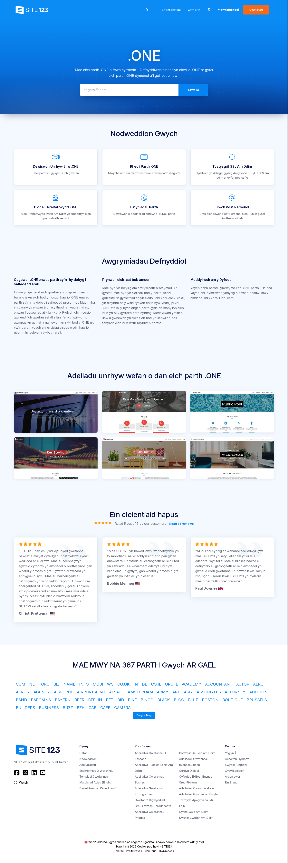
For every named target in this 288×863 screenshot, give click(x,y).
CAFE (105, 707)
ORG (45, 684)
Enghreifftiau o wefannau (96, 771)
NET (33, 684)
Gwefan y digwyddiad (150, 800)
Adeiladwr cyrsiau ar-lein (196, 788)
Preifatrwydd (134, 850)
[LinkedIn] (34, 773)
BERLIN (95, 699)
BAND (21, 699)
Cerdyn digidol (189, 771)
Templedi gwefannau (93, 776)
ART (176, 692)
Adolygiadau (87, 765)
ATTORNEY (235, 692)
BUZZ (68, 707)
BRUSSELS (257, 699)
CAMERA (122, 707)
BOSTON (210, 699)
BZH (81, 707)
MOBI (98, 684)
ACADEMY (191, 684)
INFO (84, 684)
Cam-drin (150, 850)
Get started (256, 9)
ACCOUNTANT (218, 684)
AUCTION (258, 692)
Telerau (119, 850)
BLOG (179, 699)
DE (144, 684)
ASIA (188, 692)
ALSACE (116, 692)
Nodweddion (88, 759)
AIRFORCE (63, 692)
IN (136, 684)
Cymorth (194, 9)
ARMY (162, 692)
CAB (92, 707)
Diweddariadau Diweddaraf (97, 788)
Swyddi (236, 765)
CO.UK (123, 684)
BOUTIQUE (232, 699)
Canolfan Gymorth (237, 759)
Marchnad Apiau (96, 782)
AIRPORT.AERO (91, 692)
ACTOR (242, 684)
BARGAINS (41, 699)
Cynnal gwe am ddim (193, 812)
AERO (258, 684)
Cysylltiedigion (234, 771)
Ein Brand (231, 782)
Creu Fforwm (188, 782)
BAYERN (63, 699)
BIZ (56, 684)
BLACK (163, 699)
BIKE (132, 699)
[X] (25, 773)
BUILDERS (25, 707)
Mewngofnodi (228, 9)
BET (109, 699)
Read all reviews (181, 524)
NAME (69, 684)
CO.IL (156, 684)
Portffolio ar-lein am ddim (197, 753)
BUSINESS (49, 707)
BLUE (193, 699)
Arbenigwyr (232, 776)
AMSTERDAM (140, 692)
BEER (79, 699)
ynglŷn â (230, 753)
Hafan (83, 753)
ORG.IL (171, 684)
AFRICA (23, 692)
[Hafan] (146, 9)
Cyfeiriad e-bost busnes (195, 776)
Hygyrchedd (166, 850)
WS (110, 684)
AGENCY (42, 692)
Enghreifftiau (171, 9)
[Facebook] (17, 773)
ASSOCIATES (209, 692)
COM (20, 684)
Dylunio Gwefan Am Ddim (196, 818)
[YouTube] (43, 773)
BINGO (147, 699)
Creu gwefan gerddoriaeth (153, 806)
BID (120, 699)
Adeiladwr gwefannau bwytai (198, 794)
